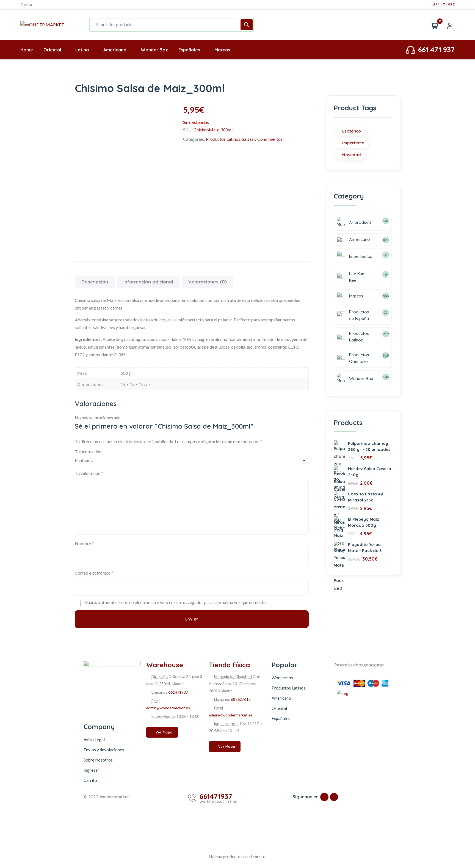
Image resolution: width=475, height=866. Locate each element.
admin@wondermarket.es (168, 707)
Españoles (281, 718)
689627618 (241, 699)
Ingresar (91, 770)
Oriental (279, 708)
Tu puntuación (88, 451)
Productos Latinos (223, 139)
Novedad (351, 154)
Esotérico (351, 131)
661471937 (178, 692)
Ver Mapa (164, 732)
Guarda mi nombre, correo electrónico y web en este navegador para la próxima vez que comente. (175, 602)
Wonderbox (282, 677)
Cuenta (26, 5)
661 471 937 (444, 5)
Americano (281, 698)
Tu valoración (89, 473)
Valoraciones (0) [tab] (207, 282)
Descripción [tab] (94, 282)
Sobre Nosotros (98, 759)
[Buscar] (247, 24)
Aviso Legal (94, 739)
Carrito (90, 780)
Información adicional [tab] (148, 282)
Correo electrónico (94, 572)
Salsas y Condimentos (262, 139)
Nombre (84, 543)
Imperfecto (353, 142)
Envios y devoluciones (104, 749)
